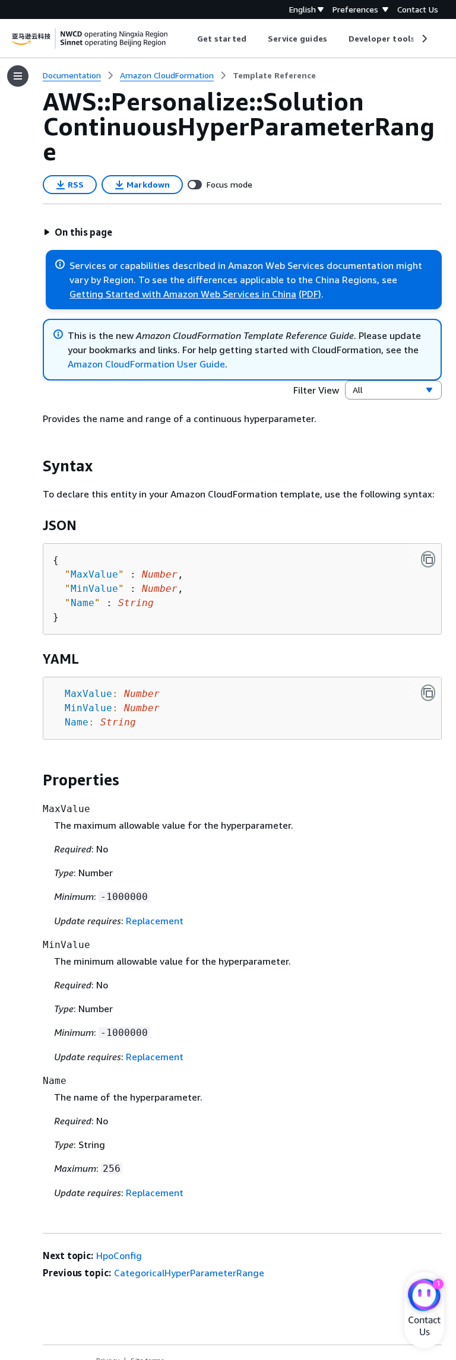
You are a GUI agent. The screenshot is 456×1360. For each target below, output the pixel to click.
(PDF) (310, 294)
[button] (77, 232)
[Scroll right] (423, 38)
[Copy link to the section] (33, 466)
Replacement (154, 921)
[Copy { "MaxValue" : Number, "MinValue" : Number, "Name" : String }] (428, 559)
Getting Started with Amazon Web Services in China (182, 294)
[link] (274, 75)
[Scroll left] (188, 38)
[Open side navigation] (17, 76)
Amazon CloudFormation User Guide (146, 364)
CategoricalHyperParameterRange (189, 1273)
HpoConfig (119, 1255)
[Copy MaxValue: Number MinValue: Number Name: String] (428, 692)
